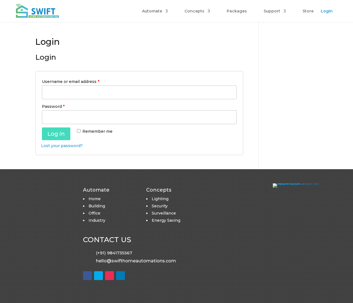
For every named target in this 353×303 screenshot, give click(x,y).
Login (327, 11)
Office (94, 213)
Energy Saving (166, 220)
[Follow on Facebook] (87, 275)
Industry (97, 220)
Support (272, 11)
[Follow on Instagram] (109, 275)
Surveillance (164, 213)
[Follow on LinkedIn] (120, 275)
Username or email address (70, 81)
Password (53, 106)
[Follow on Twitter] (98, 275)
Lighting (160, 198)
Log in (56, 133)
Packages (237, 11)
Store (308, 11)
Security (160, 205)
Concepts (194, 11)
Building (97, 205)
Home (95, 198)
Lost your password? (62, 145)
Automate (152, 11)
